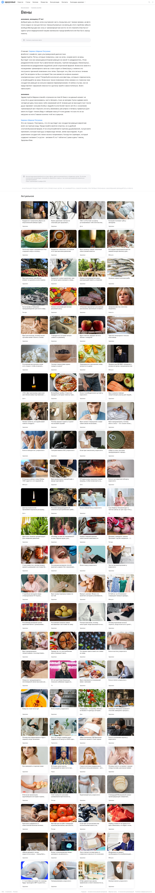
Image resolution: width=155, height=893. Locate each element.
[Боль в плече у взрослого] (120, 673)
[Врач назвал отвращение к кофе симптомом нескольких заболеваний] (91, 415)
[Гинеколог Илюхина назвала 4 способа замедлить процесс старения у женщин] (120, 702)
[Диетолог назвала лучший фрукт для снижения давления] (34, 530)
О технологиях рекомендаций (126, 891)
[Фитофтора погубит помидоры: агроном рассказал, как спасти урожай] (63, 817)
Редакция (83, 891)
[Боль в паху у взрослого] (91, 559)
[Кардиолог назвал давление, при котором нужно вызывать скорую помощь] (63, 272)
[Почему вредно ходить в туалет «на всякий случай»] (63, 415)
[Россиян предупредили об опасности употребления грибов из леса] (63, 501)
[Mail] (2, 2)
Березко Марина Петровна (39, 51)
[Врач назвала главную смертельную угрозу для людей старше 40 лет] (120, 386)
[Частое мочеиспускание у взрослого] (120, 559)
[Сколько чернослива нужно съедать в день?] (63, 358)
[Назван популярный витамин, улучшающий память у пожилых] (91, 272)
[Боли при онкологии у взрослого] (91, 444)
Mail (3, 891)
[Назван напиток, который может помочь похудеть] (34, 415)
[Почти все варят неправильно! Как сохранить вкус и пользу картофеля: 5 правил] (34, 243)
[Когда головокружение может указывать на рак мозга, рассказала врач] (63, 846)
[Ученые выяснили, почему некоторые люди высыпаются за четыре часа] (91, 616)
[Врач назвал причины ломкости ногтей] (63, 587)
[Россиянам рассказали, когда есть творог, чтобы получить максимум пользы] (34, 358)
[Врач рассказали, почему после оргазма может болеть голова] (34, 329)
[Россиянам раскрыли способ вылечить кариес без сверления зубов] (63, 559)
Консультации (25, 7)
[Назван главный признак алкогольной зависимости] (91, 530)
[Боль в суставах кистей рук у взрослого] (120, 473)
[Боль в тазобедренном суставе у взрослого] (91, 386)
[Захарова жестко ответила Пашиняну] (120, 300)
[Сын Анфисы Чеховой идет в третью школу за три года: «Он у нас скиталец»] (120, 501)
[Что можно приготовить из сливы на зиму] (91, 645)
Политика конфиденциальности (143, 891)
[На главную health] (9, 2)
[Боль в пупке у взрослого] (63, 702)
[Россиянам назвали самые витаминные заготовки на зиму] (63, 616)
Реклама (15, 891)
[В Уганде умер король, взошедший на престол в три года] (63, 760)
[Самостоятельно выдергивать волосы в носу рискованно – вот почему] (91, 760)
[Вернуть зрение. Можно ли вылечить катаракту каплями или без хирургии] (91, 587)
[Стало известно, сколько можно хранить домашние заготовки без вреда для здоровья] (34, 559)
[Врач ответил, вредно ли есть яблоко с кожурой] (91, 329)
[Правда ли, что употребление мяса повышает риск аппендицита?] (63, 645)
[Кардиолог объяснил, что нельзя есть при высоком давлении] (63, 243)
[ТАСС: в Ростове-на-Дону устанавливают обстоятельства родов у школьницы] (91, 214)
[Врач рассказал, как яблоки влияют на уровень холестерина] (34, 272)
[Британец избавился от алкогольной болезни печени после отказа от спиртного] (34, 817)
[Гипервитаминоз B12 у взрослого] (63, 444)
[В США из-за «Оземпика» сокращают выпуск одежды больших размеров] (120, 587)
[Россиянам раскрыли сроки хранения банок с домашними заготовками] (34, 616)
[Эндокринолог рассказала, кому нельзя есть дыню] (91, 358)
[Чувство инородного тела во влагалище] (120, 329)
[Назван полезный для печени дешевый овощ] (63, 300)
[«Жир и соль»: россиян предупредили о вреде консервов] (120, 444)
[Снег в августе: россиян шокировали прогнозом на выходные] (63, 788)
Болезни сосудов (36, 7)
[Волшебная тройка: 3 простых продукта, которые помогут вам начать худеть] (63, 386)
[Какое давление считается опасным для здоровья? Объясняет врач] (63, 214)
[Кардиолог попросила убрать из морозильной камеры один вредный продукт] (34, 214)
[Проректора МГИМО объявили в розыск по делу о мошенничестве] (120, 358)
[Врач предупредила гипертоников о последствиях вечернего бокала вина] (34, 645)
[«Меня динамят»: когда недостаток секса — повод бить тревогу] (34, 846)
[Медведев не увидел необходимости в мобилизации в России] (120, 846)
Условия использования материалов (97, 891)
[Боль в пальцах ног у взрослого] (34, 444)
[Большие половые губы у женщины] (120, 214)
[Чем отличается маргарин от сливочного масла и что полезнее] (91, 846)
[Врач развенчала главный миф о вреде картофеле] (63, 473)
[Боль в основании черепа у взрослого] (120, 731)
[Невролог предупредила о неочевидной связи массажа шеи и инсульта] (34, 673)
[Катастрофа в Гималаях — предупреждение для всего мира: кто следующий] (34, 300)
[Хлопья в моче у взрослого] (120, 874)
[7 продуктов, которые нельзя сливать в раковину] (63, 329)
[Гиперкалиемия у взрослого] (63, 874)
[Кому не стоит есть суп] (34, 702)
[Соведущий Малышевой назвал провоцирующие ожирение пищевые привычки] (120, 788)
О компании (8, 891)
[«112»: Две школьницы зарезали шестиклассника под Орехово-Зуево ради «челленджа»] (34, 386)
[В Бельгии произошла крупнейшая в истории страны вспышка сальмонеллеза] (34, 788)
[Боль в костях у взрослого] (120, 645)
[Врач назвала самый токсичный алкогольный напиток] (91, 243)
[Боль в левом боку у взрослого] (91, 501)
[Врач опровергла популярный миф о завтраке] (91, 673)
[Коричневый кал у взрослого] (91, 788)
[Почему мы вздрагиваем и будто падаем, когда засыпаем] (34, 731)
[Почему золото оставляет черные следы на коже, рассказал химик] (120, 760)
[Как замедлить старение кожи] (34, 760)
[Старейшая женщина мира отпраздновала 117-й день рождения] (34, 587)
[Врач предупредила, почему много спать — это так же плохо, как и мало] (120, 415)
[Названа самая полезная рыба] (120, 272)
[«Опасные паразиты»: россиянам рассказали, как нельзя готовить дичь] (91, 300)
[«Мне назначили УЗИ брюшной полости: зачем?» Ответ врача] (91, 731)
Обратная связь (112, 891)
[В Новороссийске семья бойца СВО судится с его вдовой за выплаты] (34, 473)
